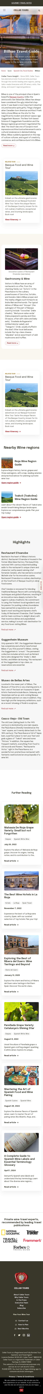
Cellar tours (21, 10)
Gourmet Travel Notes (21, 3)
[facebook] (15, 1335)
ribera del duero (11, 970)
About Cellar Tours (21, 1295)
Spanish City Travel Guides (23, 71)
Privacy (12, 1377)
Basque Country (17, 97)
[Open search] (39, 10)
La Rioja (16, 903)
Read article (10, 861)
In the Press (21, 1300)
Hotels (7, 903)
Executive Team (21, 1303)
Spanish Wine (26, 1101)
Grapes (8, 839)
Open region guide (10, 483)
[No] (40, 1386)
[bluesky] (19, 1335)
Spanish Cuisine (11, 1101)
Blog (21, 1305)
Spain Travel (27, 903)
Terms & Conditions (25, 1377)
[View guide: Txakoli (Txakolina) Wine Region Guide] (7, 497)
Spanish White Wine (21, 839)
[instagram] (24, 1335)
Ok (21, 1390)
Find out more (7, 630)
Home (3, 71)
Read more (7, 145)
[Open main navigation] (4, 10)
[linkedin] (28, 1335)
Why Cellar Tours (21, 1297)
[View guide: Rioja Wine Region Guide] (7, 462)
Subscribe (21, 1308)
